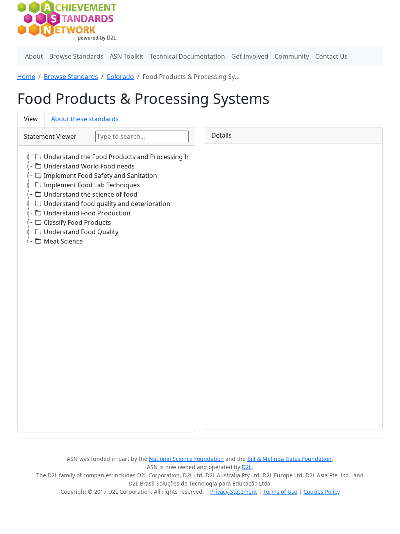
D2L (247, 467)
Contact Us (331, 56)
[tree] (106, 289)
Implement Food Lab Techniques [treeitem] (92, 185)
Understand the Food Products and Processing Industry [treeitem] (126, 156)
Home (26, 76)
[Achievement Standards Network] (71, 22)
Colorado (120, 76)
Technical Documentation (187, 56)
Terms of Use (280, 491)
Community (292, 56)
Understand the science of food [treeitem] (91, 194)
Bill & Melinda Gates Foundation (289, 458)
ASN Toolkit (126, 56)
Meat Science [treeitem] (63, 241)
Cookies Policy (322, 491)
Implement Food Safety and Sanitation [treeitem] (100, 175)
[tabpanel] (200, 279)
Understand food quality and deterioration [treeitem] (107, 203)
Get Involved (249, 56)
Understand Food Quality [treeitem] (81, 232)
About (34, 56)
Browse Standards (76, 56)
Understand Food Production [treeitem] (87, 213)
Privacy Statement (233, 491)
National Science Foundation (186, 458)
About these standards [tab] (85, 119)
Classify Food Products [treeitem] (77, 222)
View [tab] (31, 119)
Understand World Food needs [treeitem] (89, 166)
